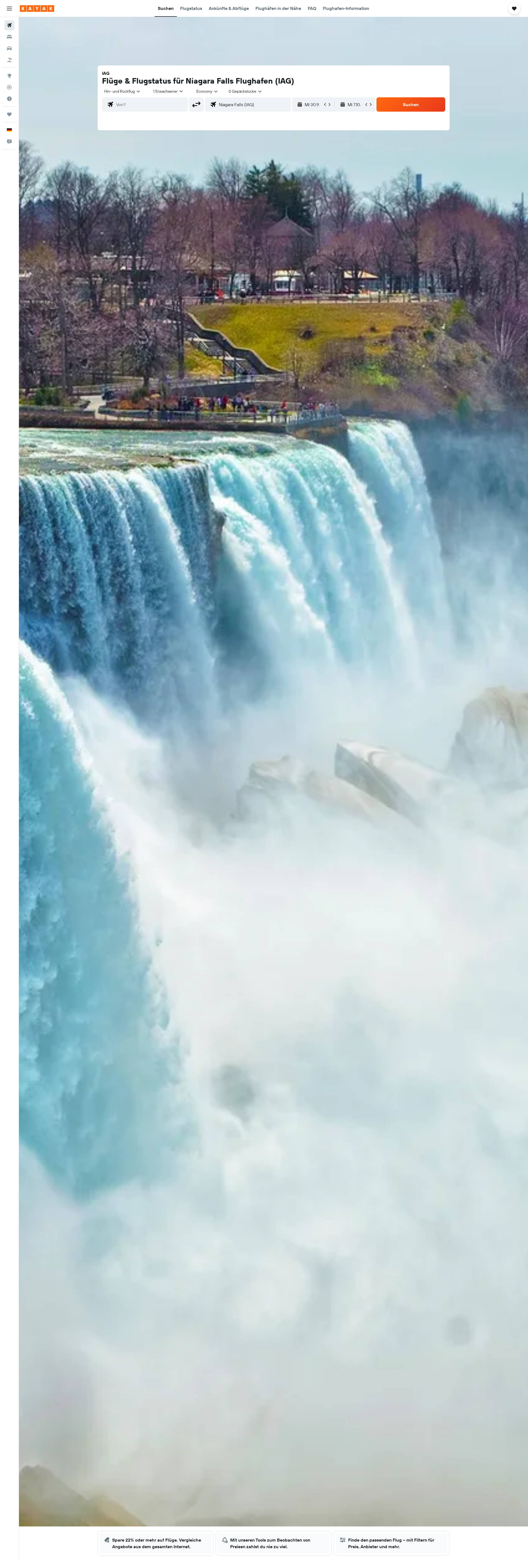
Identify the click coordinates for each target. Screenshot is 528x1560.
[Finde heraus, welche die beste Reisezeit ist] (9, 98)
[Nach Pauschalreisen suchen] (9, 59)
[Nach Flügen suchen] (9, 25)
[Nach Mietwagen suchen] (9, 48)
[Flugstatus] (9, 87)
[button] (9, 8)
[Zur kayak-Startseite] (37, 8)
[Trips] (9, 114)
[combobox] (122, 91)
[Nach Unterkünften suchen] (9, 36)
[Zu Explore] (9, 75)
